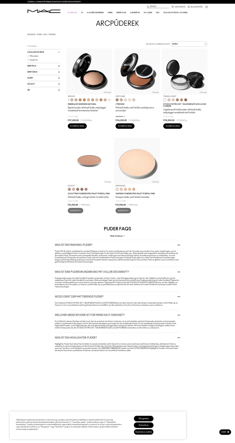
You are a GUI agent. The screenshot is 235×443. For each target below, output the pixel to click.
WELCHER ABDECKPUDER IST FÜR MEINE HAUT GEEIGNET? (90, 315)
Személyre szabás (143, 432)
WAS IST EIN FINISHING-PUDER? (73, 245)
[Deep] (121, 99)
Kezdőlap (31, 34)
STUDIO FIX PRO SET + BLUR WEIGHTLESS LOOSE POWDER (90, 303)
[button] (225, 432)
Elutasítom (144, 425)
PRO (157, 12)
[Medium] (71, 99)
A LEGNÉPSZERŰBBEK (95, 12)
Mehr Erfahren (116, 236)
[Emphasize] (117, 189)
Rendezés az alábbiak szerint (158, 44)
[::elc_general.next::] (109, 100)
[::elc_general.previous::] (69, 100)
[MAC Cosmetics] (44, 11)
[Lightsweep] (125, 189)
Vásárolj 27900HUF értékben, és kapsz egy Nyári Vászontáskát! (54, 2)
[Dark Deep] (84, 99)
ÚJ (82, 12)
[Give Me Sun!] (101, 99)
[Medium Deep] (92, 99)
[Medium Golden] (105, 99)
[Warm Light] (133, 189)
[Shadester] (86, 189)
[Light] (125, 99)
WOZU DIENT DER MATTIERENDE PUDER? (79, 296)
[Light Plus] (96, 99)
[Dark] (80, 99)
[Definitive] (81, 189)
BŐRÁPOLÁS (121, 12)
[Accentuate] (121, 189)
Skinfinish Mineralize (110, 348)
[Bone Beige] (73, 189)
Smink (39, 34)
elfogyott (75, 210)
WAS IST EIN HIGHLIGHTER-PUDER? (76, 338)
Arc (45, 34)
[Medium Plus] (88, 99)
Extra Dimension (141, 348)
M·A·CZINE (148, 12)
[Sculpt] (69, 189)
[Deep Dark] (117, 99)
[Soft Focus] (129, 189)
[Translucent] (164, 99)
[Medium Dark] (76, 99)
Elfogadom (144, 418)
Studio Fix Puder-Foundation (144, 282)
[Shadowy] (77, 189)
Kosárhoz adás (77, 126)
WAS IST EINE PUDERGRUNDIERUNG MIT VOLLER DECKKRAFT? (92, 272)
